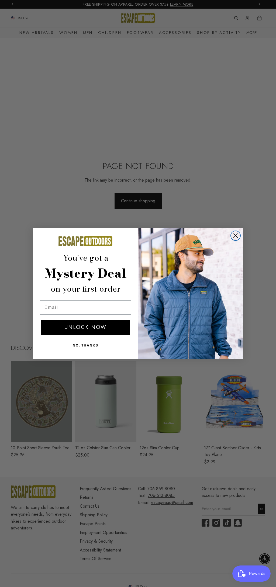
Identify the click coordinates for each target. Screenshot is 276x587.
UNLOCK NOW (85, 327)
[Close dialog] (235, 236)
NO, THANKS (85, 345)
